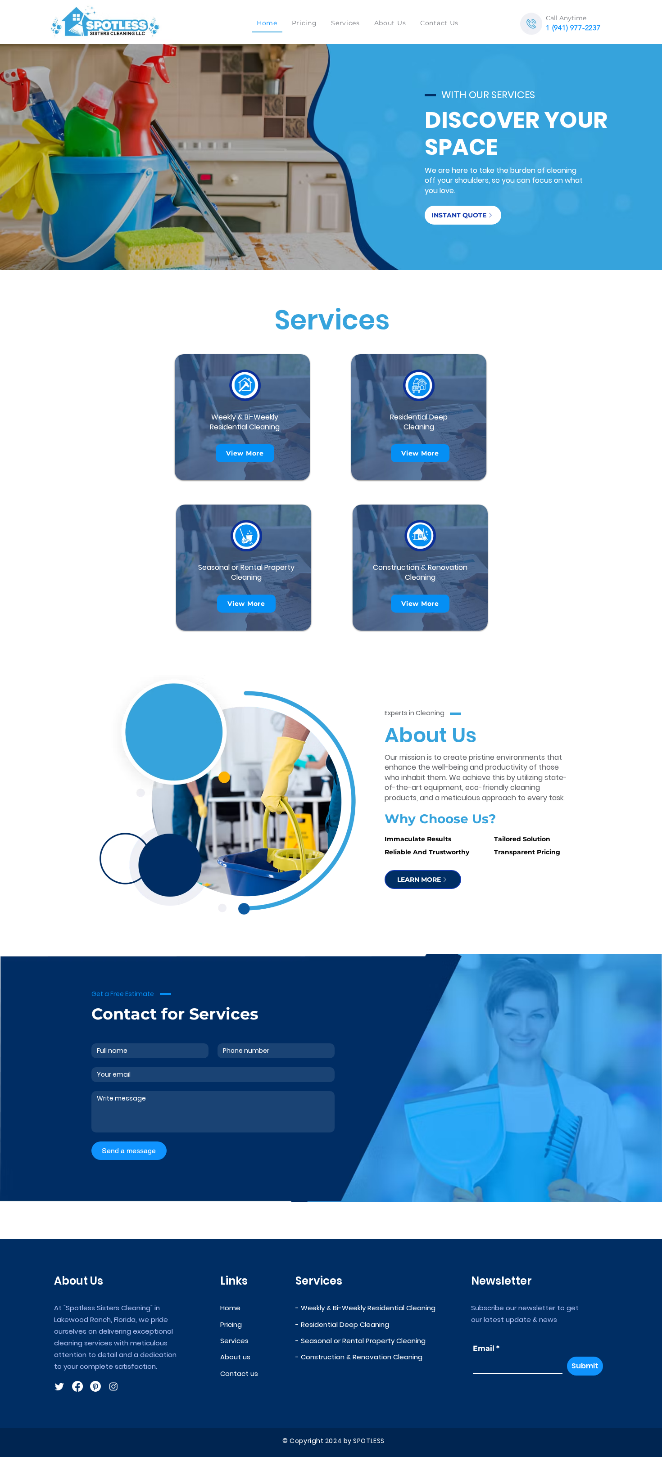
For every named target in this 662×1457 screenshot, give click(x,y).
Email (486, 1348)
